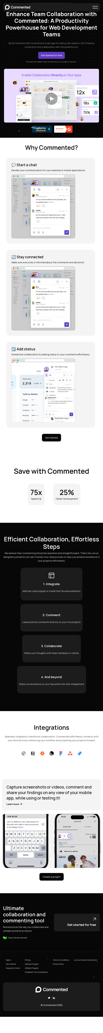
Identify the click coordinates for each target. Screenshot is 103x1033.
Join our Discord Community (85, 960)
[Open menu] (95, 7)
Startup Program (32, 964)
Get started (51, 437)
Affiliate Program (32, 968)
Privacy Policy (58, 964)
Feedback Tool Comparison (36, 972)
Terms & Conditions (61, 960)
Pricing (27, 960)
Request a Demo (13, 968)
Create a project (51, 876)
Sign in (8, 960)
